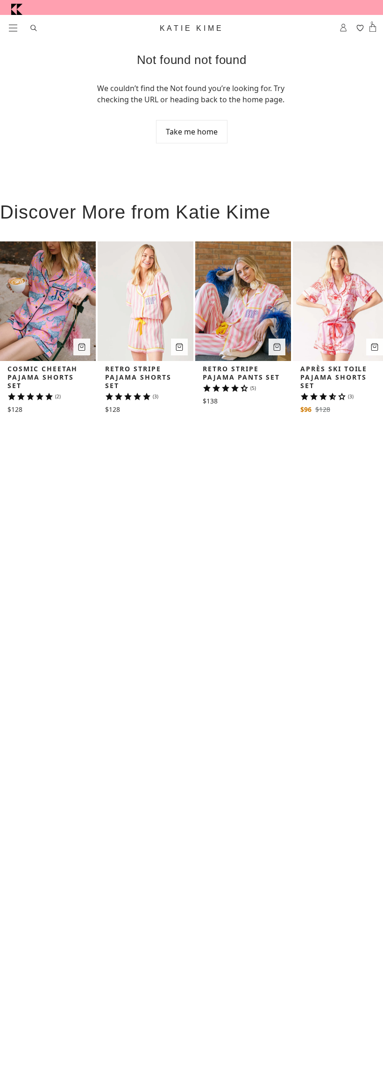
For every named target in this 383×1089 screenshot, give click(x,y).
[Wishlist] (360, 28)
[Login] (343, 28)
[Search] (33, 28)
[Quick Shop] (81, 347)
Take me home (192, 132)
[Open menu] (13, 28)
